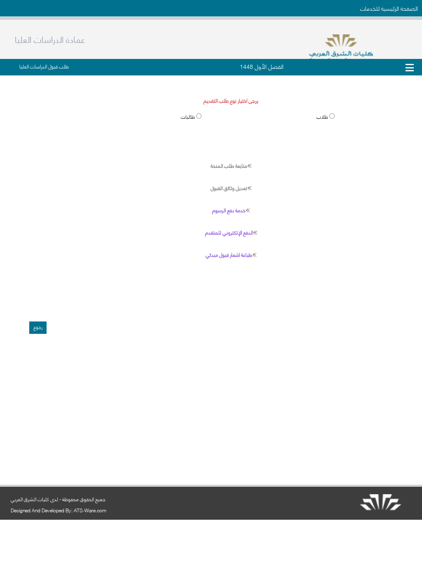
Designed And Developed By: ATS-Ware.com (58, 510)
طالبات (188, 116)
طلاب (322, 116)
